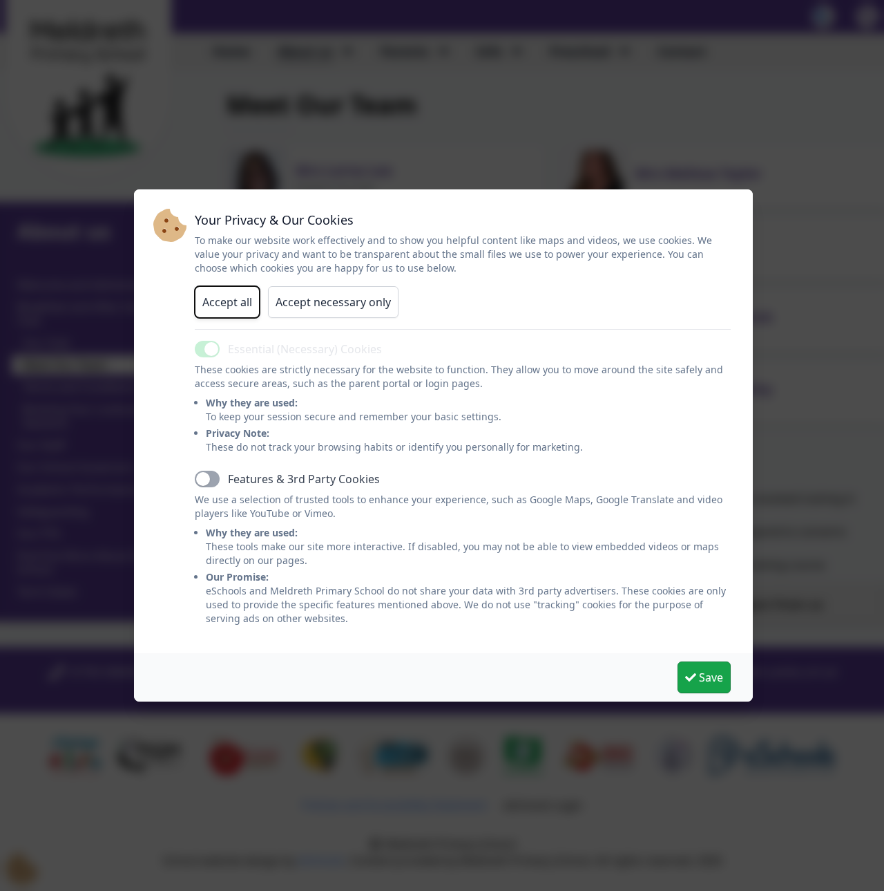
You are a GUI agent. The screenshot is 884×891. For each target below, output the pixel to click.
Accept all (227, 302)
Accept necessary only (333, 302)
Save (709, 677)
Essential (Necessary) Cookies (305, 349)
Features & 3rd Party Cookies (304, 479)
